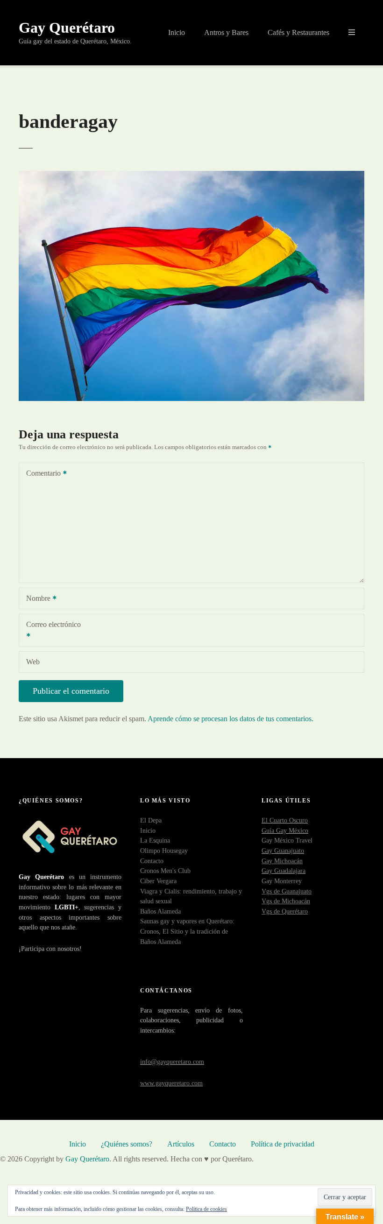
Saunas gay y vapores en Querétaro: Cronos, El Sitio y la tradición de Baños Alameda (187, 931)
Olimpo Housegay (164, 850)
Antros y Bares (226, 32)
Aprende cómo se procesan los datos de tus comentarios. (230, 719)
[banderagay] (191, 398)
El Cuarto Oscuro (285, 820)
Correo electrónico (50, 630)
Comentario (41, 474)
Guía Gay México (285, 830)
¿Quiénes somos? (126, 1144)
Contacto (151, 861)
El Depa (151, 820)
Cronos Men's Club (165, 870)
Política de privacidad (282, 1144)
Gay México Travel (287, 840)
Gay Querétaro (67, 27)
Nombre (35, 599)
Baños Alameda (160, 911)
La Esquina (155, 840)
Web (33, 662)
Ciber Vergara (158, 881)
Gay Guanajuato (283, 850)
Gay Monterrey (282, 881)
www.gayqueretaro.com (171, 1083)
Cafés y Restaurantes (298, 32)
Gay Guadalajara (283, 870)
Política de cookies (206, 1209)
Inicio (176, 32)
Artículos (180, 1144)
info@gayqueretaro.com (172, 1061)
